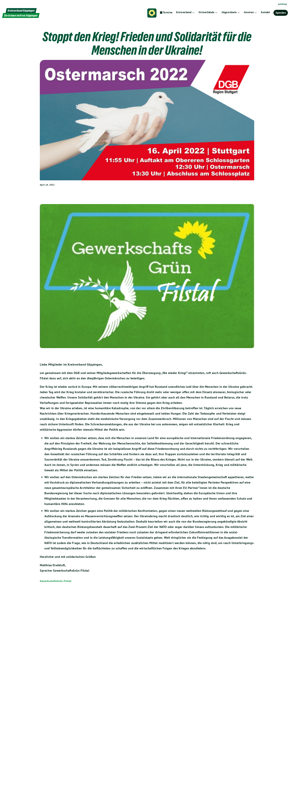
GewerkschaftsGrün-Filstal (56, 580)
